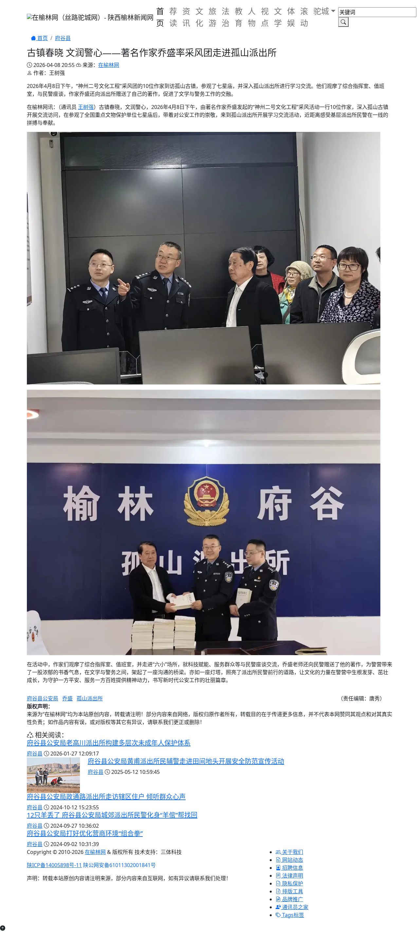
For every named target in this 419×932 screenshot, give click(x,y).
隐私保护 (292, 883)
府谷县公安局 (42, 698)
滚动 (304, 17)
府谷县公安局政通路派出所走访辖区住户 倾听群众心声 (106, 796)
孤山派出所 (90, 698)
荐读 (173, 17)
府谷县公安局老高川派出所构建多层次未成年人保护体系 (109, 742)
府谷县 (63, 38)
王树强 (86, 107)
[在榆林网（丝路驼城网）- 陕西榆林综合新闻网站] (90, 17)
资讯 (186, 17)
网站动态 (292, 859)
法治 (225, 17)
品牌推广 (292, 899)
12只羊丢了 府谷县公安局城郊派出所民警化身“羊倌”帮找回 (112, 815)
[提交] (343, 22)
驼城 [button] (321, 11)
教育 (239, 17)
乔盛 (67, 698)
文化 (199, 17)
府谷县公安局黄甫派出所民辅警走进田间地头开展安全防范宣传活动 (186, 761)
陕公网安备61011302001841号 (119, 865)
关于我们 (292, 852)
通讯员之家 (294, 907)
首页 (160, 17)
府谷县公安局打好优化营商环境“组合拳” (85, 833)
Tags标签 (292, 915)
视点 (265, 17)
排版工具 (292, 891)
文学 (278, 17)
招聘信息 (292, 867)
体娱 (291, 17)
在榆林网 (108, 65)
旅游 (212, 17)
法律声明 (292, 875)
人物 (252, 17)
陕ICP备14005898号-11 (54, 865)
